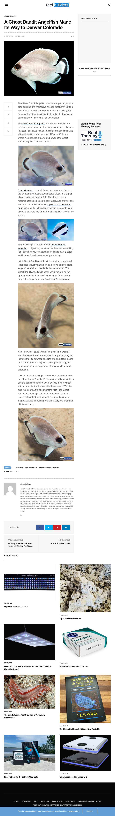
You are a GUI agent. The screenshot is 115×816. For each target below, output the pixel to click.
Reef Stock (57, 801)
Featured (8, 603)
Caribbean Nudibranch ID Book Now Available (80, 729)
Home (16, 801)
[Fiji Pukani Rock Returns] (85, 588)
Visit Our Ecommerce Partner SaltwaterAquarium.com (57, 805)
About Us (45, 801)
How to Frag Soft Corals (60, 543)
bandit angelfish (11, 471)
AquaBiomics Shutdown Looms (74, 666)
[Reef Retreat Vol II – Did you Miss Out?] (29, 753)
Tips (35, 801)
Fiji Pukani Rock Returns (70, 618)
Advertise (26, 801)
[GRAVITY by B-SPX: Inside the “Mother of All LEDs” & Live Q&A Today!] (29, 642)
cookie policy (73, 811)
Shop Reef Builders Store (89, 801)
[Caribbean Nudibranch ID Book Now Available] (85, 699)
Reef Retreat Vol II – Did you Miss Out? (21, 777)
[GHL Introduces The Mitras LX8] (85, 753)
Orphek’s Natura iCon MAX (16, 606)
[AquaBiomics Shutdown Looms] (85, 642)
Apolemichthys (10, 16)
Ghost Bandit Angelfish (33, 123)
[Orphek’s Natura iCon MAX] (29, 582)
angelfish (19, 468)
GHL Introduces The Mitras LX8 (73, 777)
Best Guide (70, 801)
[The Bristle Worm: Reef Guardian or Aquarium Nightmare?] (29, 692)
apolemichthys (31, 468)
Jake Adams (8, 36)
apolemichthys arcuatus (49, 468)
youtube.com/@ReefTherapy (93, 144)
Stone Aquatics (25, 190)
